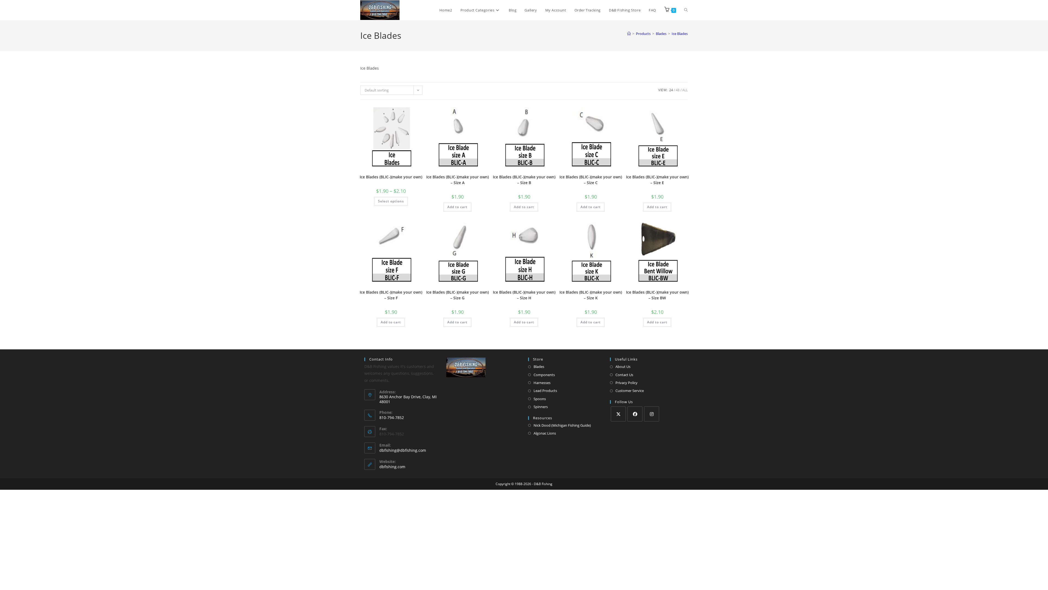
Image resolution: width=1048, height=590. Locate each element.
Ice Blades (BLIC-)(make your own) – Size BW (657, 295)
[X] (618, 413)
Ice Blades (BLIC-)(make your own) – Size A (457, 179)
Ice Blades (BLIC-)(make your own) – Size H (524, 295)
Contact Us (624, 374)
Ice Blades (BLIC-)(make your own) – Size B (524, 179)
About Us (622, 366)
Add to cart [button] (457, 207)
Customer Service (629, 390)
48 (678, 90)
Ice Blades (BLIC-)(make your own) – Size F (391, 295)
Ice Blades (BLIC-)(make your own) (391, 176)
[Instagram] (651, 413)
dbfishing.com (392, 466)
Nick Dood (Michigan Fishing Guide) (562, 425)
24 (671, 90)
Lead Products (545, 390)
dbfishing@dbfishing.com (402, 450)
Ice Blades (680, 33)
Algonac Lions (545, 433)
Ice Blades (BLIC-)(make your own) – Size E (657, 179)
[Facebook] (634, 413)
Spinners (541, 406)
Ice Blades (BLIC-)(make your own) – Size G (457, 295)
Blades (539, 366)
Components (544, 374)
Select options (391, 201)
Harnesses (542, 382)
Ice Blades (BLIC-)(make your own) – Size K (590, 295)
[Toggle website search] (686, 10)
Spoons (540, 398)
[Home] (629, 33)
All (685, 90)
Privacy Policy (626, 382)
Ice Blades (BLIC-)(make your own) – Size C (590, 179)
